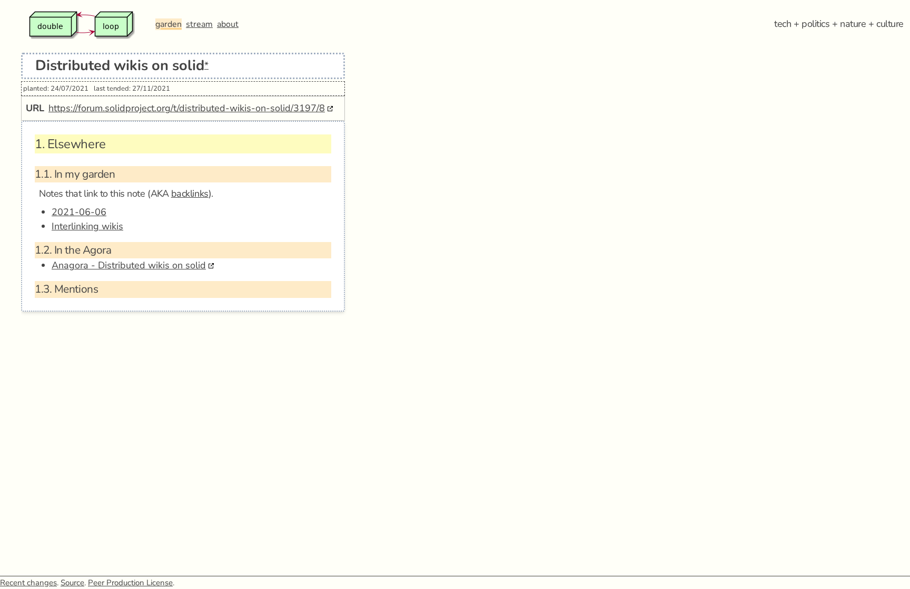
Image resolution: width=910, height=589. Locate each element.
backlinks (190, 193)
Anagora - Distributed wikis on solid (129, 265)
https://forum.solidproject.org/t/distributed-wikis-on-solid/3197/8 (186, 108)
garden (168, 24)
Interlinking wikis (87, 226)
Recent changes (28, 582)
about (228, 24)
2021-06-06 (79, 212)
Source (72, 582)
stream (199, 24)
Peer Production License (130, 582)
